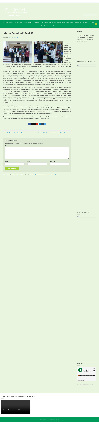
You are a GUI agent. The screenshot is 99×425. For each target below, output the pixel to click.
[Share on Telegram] (45, 124)
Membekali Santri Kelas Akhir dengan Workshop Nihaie (53, 133)
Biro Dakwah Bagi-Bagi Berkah (15, 133)
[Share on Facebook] (29, 124)
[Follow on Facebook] (82, 12)
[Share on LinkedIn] (40, 124)
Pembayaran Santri (51, 25)
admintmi (16, 37)
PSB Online (91, 22)
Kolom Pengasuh (28, 22)
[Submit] (96, 15)
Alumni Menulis (69, 22)
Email (28, 161)
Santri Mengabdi (61, 22)
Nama (6, 161)
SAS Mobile (84, 22)
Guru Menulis (45, 22)
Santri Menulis (52, 22)
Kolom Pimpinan (18, 22)
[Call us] (93, 12)
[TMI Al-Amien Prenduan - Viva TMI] (32, 11)
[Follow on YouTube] (95, 12)
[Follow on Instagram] (84, 12)
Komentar (8, 145)
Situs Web (52, 161)
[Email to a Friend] (34, 124)
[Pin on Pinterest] (37, 124)
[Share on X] (32, 124)
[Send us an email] (91, 12)
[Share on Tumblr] (42, 124)
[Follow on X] (87, 12)
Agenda (11, 22)
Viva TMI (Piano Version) (87, 384)
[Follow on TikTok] (85, 12)
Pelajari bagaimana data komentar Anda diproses (46, 174)
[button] (96, 24)
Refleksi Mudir (37, 22)
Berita (6, 22)
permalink (26, 129)
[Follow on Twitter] (89, 12)
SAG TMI (43, 25)
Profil (3, 22)
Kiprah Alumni (78, 22)
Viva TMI (79, 384)
